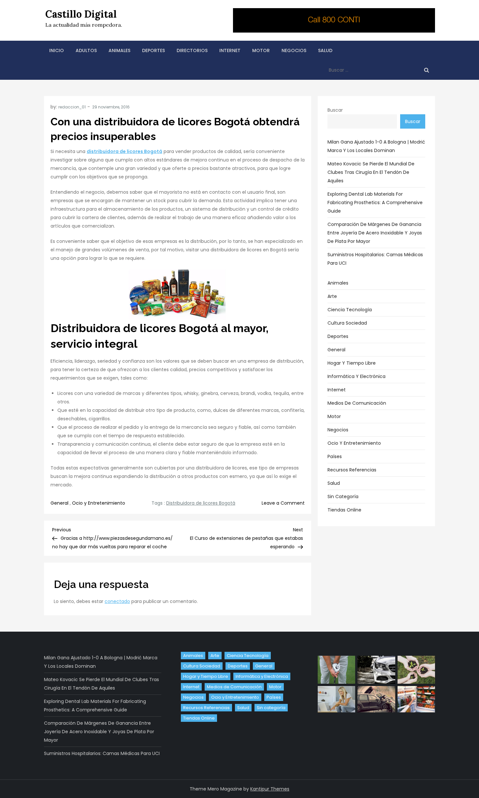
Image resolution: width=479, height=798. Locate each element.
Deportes (153, 50)
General (59, 503)
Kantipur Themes (269, 789)
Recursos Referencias (351, 470)
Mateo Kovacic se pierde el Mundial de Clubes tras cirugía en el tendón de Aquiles (370, 172)
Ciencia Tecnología (349, 309)
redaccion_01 (72, 107)
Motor (261, 50)
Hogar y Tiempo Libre (351, 363)
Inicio (56, 50)
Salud (325, 50)
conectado (117, 601)
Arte (332, 296)
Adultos (86, 50)
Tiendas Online (344, 510)
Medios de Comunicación (356, 403)
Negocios (294, 50)
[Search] (426, 70)
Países (334, 456)
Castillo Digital (81, 14)
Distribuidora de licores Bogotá (200, 503)
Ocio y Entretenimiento (98, 503)
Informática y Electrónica (356, 376)
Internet (229, 50)
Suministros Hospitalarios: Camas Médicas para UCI (375, 258)
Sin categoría (342, 496)
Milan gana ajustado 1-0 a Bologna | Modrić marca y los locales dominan (376, 146)
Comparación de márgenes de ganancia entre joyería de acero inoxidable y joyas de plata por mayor (374, 233)
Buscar (335, 110)
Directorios (192, 50)
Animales (119, 50)
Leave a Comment (283, 503)
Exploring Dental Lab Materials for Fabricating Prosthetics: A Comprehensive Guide (375, 202)
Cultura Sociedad (347, 323)
